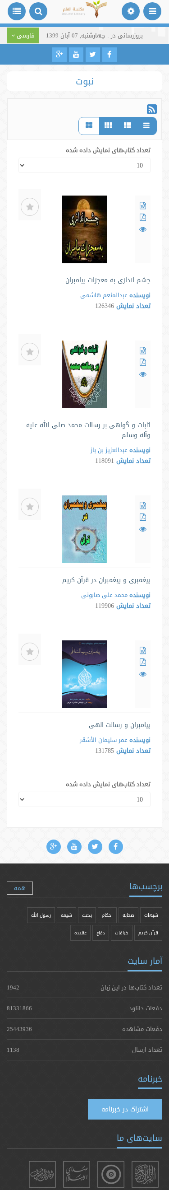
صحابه (128, 915)
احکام (107, 915)
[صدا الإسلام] (76, 1174)
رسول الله (41, 915)
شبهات (151, 915)
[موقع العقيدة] (110, 1174)
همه (20, 887)
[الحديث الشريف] (42, 1174)
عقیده (80, 933)
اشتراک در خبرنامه (125, 1109)
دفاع (100, 933)
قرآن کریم (148, 933)
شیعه (66, 915)
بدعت (87, 915)
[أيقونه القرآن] (145, 1174)
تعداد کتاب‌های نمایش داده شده (108, 150)
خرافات (121, 933)
